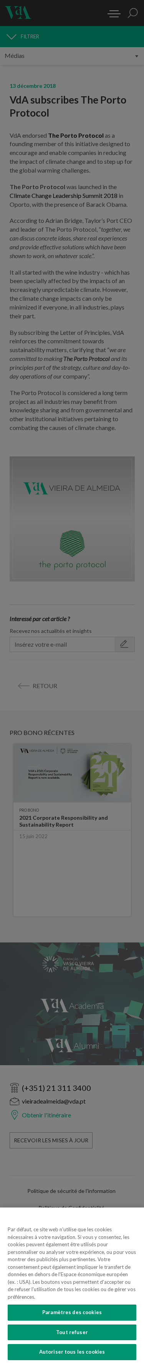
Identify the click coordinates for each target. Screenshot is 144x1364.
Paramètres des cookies (72, 1312)
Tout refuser (72, 1332)
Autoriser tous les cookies (72, 1352)
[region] (72, 1286)
